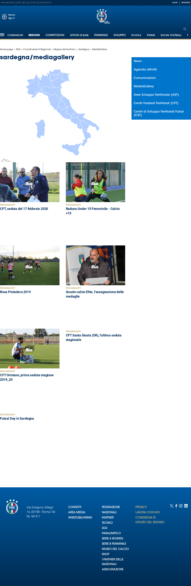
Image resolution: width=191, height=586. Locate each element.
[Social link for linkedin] (186, 541)
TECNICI (107, 523)
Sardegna (84, 49)
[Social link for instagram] (180, 541)
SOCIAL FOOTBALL (171, 35)
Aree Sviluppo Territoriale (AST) (156, 94)
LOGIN (175, 3)
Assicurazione (45, 3)
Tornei (151, 35)
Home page (6, 49)
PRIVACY (141, 507)
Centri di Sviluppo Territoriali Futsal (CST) (159, 113)
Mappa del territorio (64, 49)
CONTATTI (74, 507)
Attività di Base (79, 35)
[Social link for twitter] (171, 541)
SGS (18, 49)
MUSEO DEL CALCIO (115, 549)
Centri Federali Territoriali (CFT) (156, 103)
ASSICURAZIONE (112, 569)
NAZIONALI (109, 512)
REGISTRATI (185, 3)
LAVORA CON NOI (147, 512)
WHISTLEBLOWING (80, 517)
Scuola (136, 35)
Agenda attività (145, 69)
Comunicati (15, 35)
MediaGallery (7, 205)
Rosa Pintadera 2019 (15, 292)
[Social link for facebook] (176, 541)
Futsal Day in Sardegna (17, 418)
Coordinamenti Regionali (37, 49)
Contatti (33, 3)
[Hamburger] (2, 35)
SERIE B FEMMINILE (114, 544)
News (138, 61)
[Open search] (185, 29)
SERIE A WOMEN (112, 538)
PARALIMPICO (111, 533)
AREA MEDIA (76, 512)
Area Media (22, 3)
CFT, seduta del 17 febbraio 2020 (24, 209)
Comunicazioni (145, 78)
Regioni (34, 35)
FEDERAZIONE (111, 507)
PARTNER (108, 517)
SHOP (105, 554)
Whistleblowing (8, 3)
